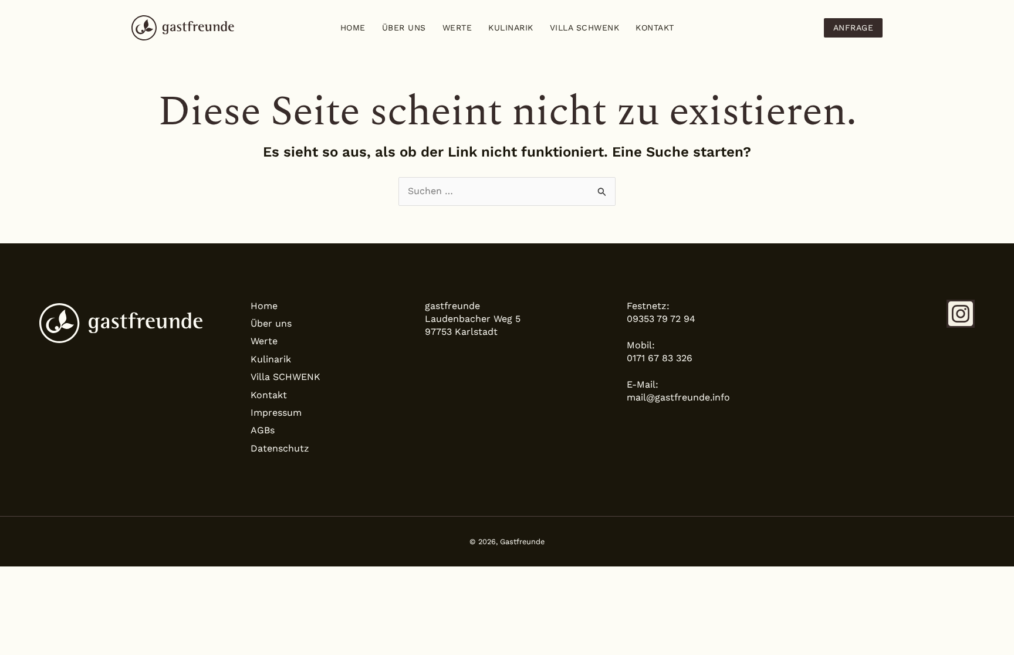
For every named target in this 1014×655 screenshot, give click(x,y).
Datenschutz (280, 448)
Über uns (404, 27)
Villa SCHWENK (585, 27)
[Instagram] (961, 314)
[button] (853, 28)
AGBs (263, 430)
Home (353, 27)
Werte (457, 27)
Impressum (276, 412)
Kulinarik (510, 27)
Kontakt (655, 27)
